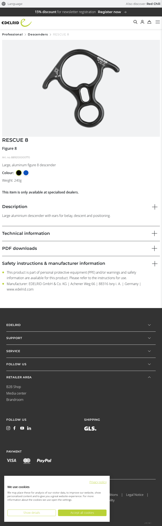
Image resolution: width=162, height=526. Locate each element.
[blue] (26, 173)
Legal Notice (134, 494)
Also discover (143, 4)
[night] (19, 173)
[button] (12, 4)
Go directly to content (81, 2)
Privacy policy (98, 482)
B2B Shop (13, 386)
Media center (16, 393)
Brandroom (14, 399)
